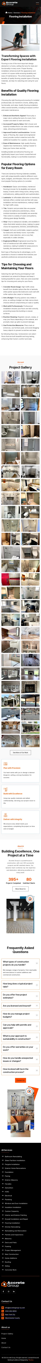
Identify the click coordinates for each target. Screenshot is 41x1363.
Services (17, 13)
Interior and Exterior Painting (16, 1215)
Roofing (8, 1262)
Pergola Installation (12, 1164)
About (3, 1343)
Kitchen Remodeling (12, 1227)
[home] (10, 3)
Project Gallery (7, 1334)
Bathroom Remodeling (13, 1156)
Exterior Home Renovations (15, 1168)
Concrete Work (10, 1270)
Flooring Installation (28, 13)
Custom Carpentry (12, 1211)
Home (10, 13)
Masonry (8, 1239)
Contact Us (5, 1347)
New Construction (12, 1254)
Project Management (13, 1250)
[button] (37, 3)
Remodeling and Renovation (16, 1231)
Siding (7, 1266)
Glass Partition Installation (15, 1160)
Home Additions (11, 1258)
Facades (8, 1184)
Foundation (9, 1172)
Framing (8, 1246)
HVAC (7, 1192)
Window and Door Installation (16, 1203)
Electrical (8, 1196)
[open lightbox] (10, 377)
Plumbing (8, 1199)
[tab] (20, 969)
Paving (7, 1176)
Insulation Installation (13, 1207)
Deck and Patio (11, 1242)
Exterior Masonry (11, 1180)
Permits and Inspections (14, 1235)
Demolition (9, 1188)
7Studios (30, 1360)
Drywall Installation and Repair (16, 1219)
